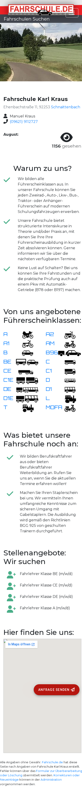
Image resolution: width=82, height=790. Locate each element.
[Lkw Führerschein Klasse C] (67, 362)
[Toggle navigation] (72, 12)
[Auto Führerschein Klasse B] (25, 353)
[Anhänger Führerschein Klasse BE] (27, 362)
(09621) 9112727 (24, 121)
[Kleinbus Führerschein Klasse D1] (67, 389)
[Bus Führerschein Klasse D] (67, 380)
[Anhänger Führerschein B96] (69, 353)
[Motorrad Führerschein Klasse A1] (25, 344)
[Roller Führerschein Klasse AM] (67, 344)
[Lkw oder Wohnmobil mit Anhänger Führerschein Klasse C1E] (27, 380)
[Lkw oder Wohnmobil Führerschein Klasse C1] (67, 371)
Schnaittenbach (65, 107)
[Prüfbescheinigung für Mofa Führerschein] (67, 408)
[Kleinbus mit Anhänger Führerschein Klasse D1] (27, 398)
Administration (51, 779)
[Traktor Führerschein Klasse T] (25, 408)
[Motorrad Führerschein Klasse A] (25, 334)
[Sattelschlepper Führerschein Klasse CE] (25, 371)
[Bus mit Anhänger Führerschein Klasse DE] (27, 389)
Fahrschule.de (52, 762)
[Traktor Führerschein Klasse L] (67, 398)
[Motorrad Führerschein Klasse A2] (67, 334)
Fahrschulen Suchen (27, 19)
